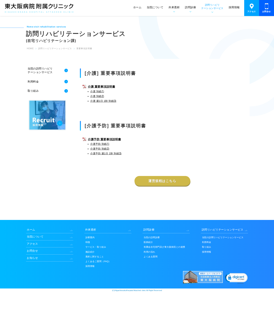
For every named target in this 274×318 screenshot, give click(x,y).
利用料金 (33, 81)
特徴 (87, 242)
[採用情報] (47, 130)
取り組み (33, 91)
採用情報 (234, 7)
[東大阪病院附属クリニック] (39, 12)
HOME (30, 48)
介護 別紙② (97, 96)
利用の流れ (149, 252)
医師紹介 (148, 242)
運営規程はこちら (162, 181)
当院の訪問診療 (152, 237)
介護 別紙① (97, 91)
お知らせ (32, 257)
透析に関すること (94, 256)
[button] (236, 278)
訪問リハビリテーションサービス (55, 48)
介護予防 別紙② (99, 148)
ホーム (137, 7)
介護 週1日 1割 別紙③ (103, 101)
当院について (155, 7)
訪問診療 (148, 229)
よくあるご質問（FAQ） (98, 261)
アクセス (251, 11)
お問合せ (266, 11)
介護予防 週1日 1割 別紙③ (106, 153)
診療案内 (90, 237)
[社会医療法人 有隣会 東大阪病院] (203, 282)
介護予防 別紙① (99, 144)
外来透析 (90, 229)
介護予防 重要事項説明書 (104, 139)
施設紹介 (90, 252)
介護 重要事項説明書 (101, 86)
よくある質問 (150, 256)
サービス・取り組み (95, 247)
